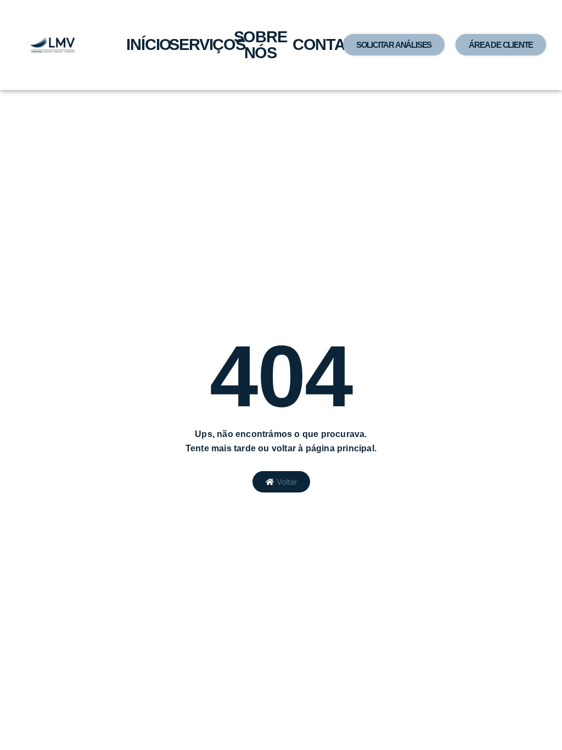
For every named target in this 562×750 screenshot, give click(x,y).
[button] (394, 44)
